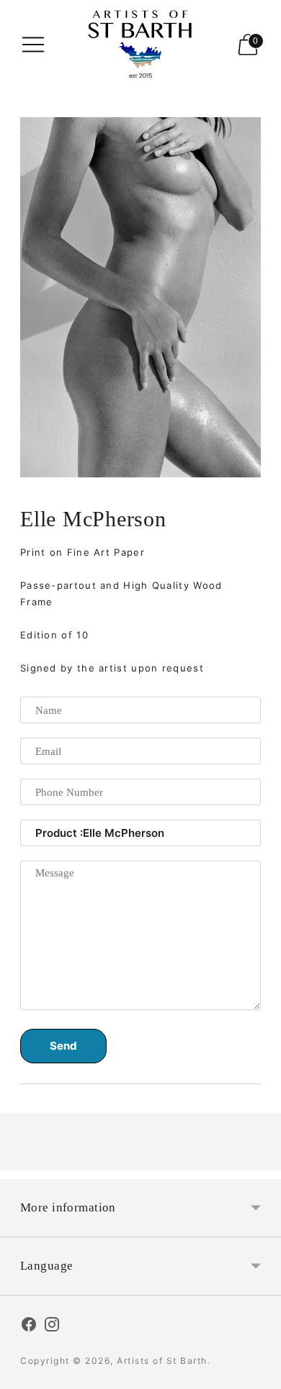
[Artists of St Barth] (140, 44)
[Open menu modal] (33, 44)
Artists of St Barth (162, 1360)
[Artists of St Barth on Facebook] (28, 1326)
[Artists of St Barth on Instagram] (52, 1326)
